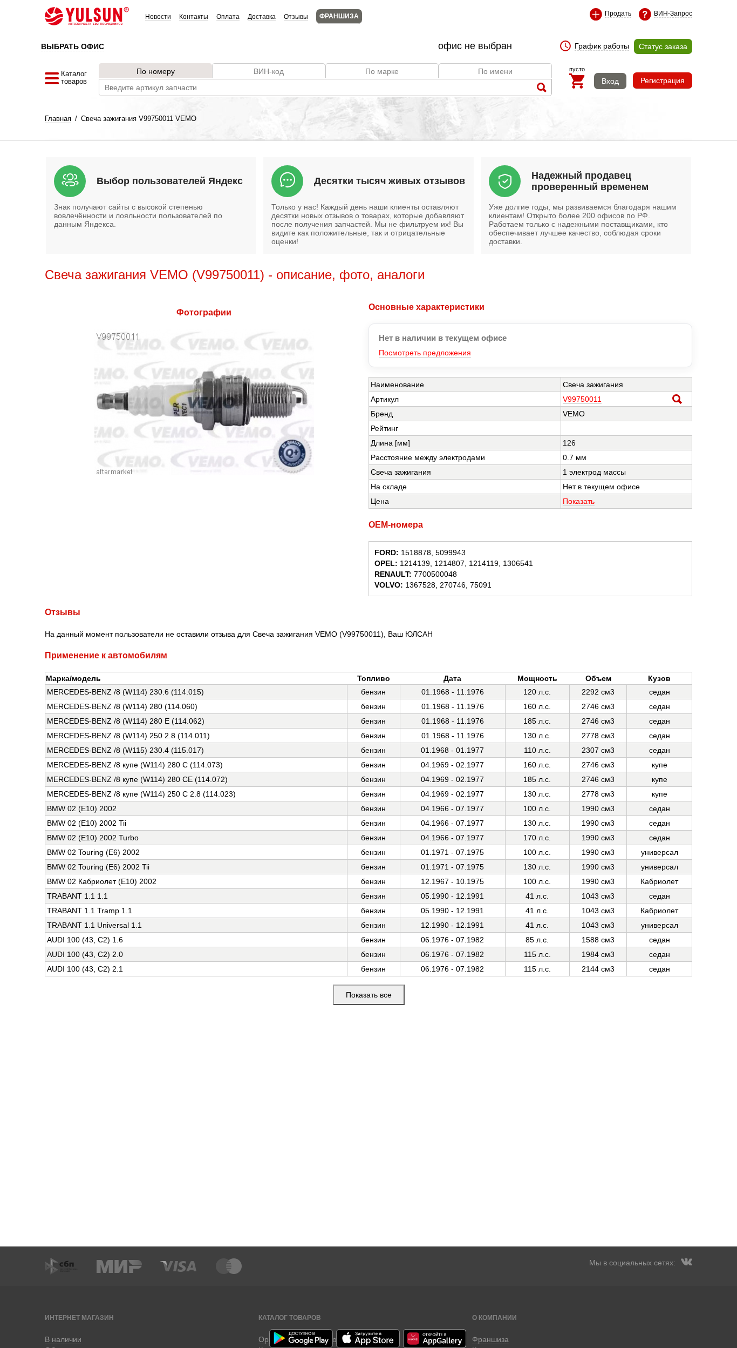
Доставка (262, 17)
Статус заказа (663, 46)
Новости (158, 17)
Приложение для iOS (368, 1338)
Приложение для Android (301, 1338)
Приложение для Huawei (435, 1338)
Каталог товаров (289, 1317)
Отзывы (296, 17)
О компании (494, 1317)
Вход (610, 81)
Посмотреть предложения (425, 352)
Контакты (193, 17)
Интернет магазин (79, 1317)
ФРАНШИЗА (339, 16)
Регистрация (662, 80)
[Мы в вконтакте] (686, 1263)
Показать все (369, 994)
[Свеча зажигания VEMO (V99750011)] (204, 472)
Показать (579, 501)
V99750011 (582, 399)
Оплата (228, 17)
